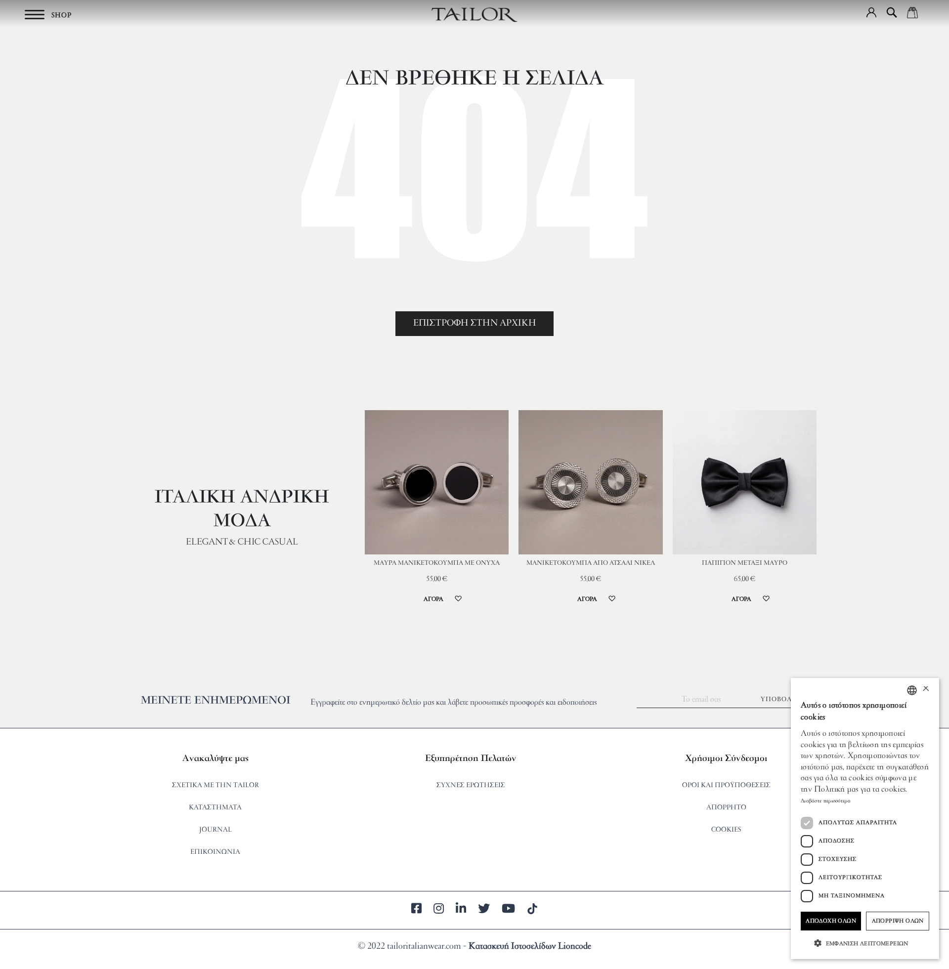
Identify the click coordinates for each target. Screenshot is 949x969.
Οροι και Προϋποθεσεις (726, 785)
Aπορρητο (726, 807)
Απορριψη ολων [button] (898, 921)
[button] (871, 12)
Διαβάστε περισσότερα (826, 801)
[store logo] (474, 14)
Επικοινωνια (215, 852)
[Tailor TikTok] (532, 910)
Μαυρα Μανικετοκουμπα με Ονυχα (437, 563)
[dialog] (865, 818)
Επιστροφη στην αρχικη (474, 324)
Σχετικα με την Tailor (215, 785)
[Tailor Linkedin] (461, 910)
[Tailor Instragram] (438, 910)
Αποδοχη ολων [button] (831, 921)
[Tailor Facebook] (416, 910)
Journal (215, 830)
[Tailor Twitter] (484, 910)
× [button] (925, 690)
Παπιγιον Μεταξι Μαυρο (744, 563)
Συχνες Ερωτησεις (470, 785)
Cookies (726, 830)
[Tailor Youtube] (508, 910)
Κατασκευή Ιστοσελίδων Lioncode (530, 947)
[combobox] (912, 690)
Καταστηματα (215, 807)
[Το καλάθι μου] (912, 12)
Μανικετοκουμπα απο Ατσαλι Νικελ (590, 563)
